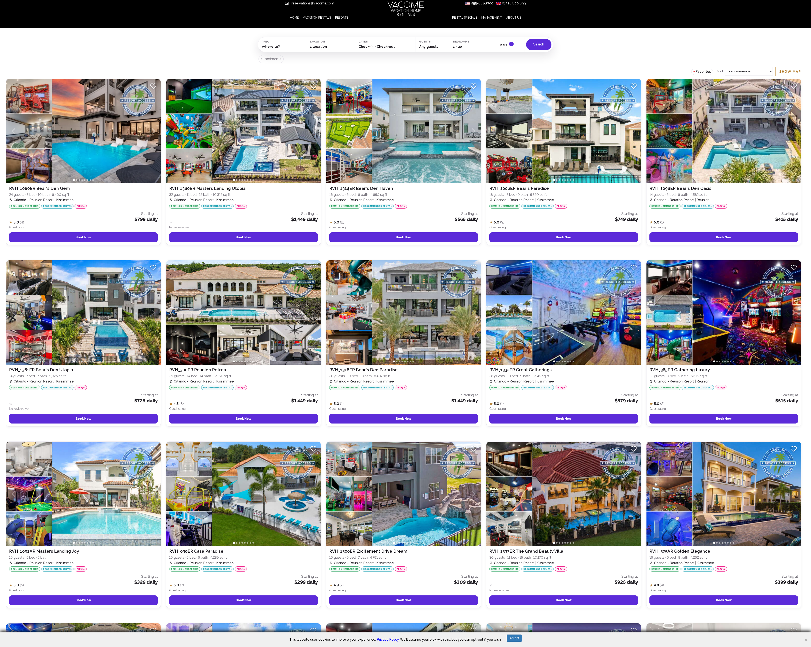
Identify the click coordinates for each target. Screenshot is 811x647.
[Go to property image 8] (93, 180)
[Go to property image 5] (85, 180)
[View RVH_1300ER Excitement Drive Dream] (403, 577)
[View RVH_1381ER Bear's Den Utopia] (83, 395)
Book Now (83, 237)
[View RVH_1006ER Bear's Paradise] (563, 214)
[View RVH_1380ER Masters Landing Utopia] (243, 214)
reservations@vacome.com (312, 3)
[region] (405, 360)
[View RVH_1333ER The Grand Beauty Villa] (563, 577)
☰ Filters (501, 45)
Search (538, 44)
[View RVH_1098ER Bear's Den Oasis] (723, 214)
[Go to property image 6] (87, 180)
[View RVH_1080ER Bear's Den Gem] (83, 214)
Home (294, 17)
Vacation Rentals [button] (317, 17)
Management (491, 17)
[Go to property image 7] (90, 180)
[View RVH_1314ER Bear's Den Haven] (403, 214)
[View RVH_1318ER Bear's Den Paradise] (403, 395)
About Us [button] (513, 17)
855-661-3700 (482, 3)
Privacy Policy (388, 639)
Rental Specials (464, 17)
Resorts (341, 17)
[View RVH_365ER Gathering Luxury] (723, 395)
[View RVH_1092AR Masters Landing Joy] (83, 577)
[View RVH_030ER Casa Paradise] (243, 577)
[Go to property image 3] (79, 180)
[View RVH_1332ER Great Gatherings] (563, 395)
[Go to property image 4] (82, 180)
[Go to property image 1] (74, 180)
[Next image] (153, 131)
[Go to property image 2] (76, 180)
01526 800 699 (514, 3)
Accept (514, 638)
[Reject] (806, 640)
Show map (790, 72)
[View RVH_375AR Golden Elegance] (723, 577)
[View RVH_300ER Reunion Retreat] (243, 395)
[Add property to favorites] (153, 86)
